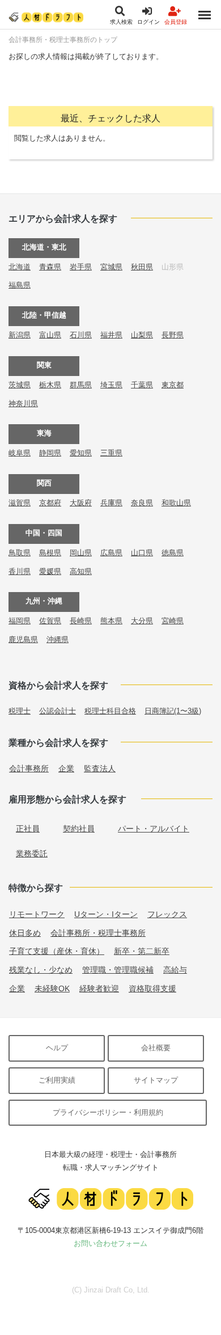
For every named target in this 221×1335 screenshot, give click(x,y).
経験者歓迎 (99, 988)
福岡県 (19, 620)
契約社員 (79, 828)
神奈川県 (23, 403)
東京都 (173, 385)
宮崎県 (173, 620)
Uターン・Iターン (106, 914)
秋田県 (142, 267)
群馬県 (81, 385)
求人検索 (121, 22)
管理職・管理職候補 (118, 969)
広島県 (111, 552)
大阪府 (81, 502)
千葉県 (142, 385)
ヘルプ (57, 1048)
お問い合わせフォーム (110, 1243)
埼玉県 (111, 385)
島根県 (50, 552)
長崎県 (81, 620)
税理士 (19, 711)
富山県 (50, 335)
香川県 (19, 571)
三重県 (111, 453)
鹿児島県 (23, 639)
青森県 (50, 267)
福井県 (111, 335)
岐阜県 (19, 453)
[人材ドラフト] (45, 16)
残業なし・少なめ (41, 969)
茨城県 (19, 385)
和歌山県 (176, 502)
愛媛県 (50, 571)
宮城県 (111, 267)
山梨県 (142, 335)
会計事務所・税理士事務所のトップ (62, 40)
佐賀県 (50, 620)
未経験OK (52, 988)
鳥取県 (19, 552)
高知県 (81, 571)
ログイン (148, 22)
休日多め (25, 932)
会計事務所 (29, 768)
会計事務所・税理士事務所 (98, 932)
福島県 (19, 285)
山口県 (142, 552)
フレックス (167, 914)
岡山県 (81, 552)
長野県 (173, 335)
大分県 (142, 620)
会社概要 (156, 1048)
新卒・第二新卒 (141, 951)
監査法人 (100, 768)
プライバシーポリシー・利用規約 (108, 1112)
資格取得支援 (152, 988)
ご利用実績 (57, 1080)
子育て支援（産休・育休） (56, 951)
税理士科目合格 (110, 711)
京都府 (50, 502)
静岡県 (50, 453)
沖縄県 (57, 639)
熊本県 (111, 620)
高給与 (175, 969)
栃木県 (50, 385)
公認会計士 (57, 711)
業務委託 (32, 853)
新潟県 (19, 335)
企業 (66, 768)
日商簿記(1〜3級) (172, 711)
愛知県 (81, 453)
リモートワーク (37, 914)
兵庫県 (111, 502)
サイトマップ (156, 1080)
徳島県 (173, 552)
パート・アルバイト (153, 828)
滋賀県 (19, 502)
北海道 (19, 267)
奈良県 (142, 502)
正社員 (28, 828)
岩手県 (81, 267)
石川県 (81, 335)
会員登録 (175, 22)
